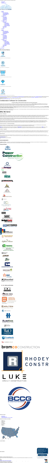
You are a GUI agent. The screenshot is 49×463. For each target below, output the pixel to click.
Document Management (6, 32)
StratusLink (4, 15)
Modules (3, 30)
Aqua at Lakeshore (7, 24)
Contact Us (3, 28)
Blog (3, 27)
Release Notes (5, 19)
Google (24, 461)
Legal (26, 461)
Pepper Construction (7, 43)
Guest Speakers (5, 36)
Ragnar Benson (6, 41)
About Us (3, 11)
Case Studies (4, 22)
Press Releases (5, 26)
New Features (4, 45)
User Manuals (4, 16)
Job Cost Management (5, 13)
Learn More (1, 96)
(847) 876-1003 (14, 461)
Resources (3, 34)
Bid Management (5, 14)
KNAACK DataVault (7, 25)
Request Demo (5, 96)
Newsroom (3, 39)
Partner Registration (2, 443)
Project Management (5, 12)
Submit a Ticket (5, 20)
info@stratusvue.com (19, 461)
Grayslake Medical (7, 23)
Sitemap (30, 461)
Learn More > (33, 97)
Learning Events (5, 18)
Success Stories (5, 21)
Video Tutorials (5, 17)
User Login (1, 442)
